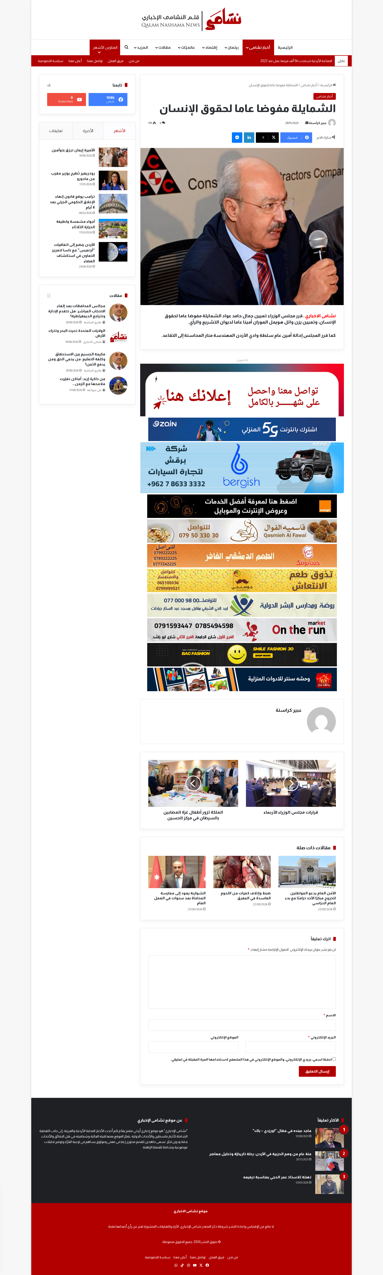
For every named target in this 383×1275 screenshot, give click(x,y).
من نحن (134, 61)
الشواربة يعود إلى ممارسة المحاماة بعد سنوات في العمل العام (180, 898)
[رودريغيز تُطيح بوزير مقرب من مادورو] (113, 180)
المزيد (142, 47)
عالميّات (188, 47)
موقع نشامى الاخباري (191, 1211)
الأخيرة (88, 130)
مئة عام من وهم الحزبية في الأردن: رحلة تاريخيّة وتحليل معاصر (260, 1154)
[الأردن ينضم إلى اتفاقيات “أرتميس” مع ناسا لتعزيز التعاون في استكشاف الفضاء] (113, 252)
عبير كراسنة (318, 123)
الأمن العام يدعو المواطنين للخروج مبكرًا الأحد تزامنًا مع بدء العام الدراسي (310, 898)
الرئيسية (285, 47)
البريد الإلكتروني (322, 1037)
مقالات (164, 47)
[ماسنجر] (237, 137)
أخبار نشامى (259, 47)
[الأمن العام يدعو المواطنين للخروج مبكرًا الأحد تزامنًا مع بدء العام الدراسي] (307, 872)
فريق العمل (115, 61)
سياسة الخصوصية (50, 61)
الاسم (329, 1015)
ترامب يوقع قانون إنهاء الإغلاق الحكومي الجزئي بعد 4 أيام (72, 201)
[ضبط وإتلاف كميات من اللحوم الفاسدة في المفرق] (242, 872)
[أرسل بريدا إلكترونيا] (306, 123)
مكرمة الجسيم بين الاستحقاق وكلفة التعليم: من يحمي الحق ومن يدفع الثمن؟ (76, 359)
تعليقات (56, 130)
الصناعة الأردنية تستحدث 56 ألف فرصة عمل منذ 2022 (296, 61)
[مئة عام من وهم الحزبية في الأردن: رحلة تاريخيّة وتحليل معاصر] (329, 1161)
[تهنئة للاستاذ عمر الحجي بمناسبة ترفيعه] (329, 1184)
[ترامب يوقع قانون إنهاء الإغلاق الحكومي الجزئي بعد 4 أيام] (113, 203)
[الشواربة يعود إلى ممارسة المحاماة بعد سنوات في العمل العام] (177, 872)
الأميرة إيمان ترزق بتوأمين (73, 150)
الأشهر (119, 130)
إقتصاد (211, 47)
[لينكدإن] (249, 137)
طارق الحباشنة (93, 322)
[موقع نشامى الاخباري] (191, 20)
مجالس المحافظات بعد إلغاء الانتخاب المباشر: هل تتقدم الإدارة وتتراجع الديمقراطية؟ (76, 311)
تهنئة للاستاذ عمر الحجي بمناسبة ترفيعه (277, 1177)
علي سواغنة (94, 390)
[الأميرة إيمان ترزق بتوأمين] (113, 157)
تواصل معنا (95, 61)
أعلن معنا (75, 61)
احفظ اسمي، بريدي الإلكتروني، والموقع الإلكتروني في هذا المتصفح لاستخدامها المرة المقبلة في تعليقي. (251, 1059)
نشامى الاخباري (92, 341)
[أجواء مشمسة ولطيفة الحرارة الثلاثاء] (113, 228)
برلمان (233, 47)
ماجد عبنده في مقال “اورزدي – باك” (281, 1131)
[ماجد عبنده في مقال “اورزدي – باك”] (329, 1138)
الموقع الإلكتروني (224, 1037)
